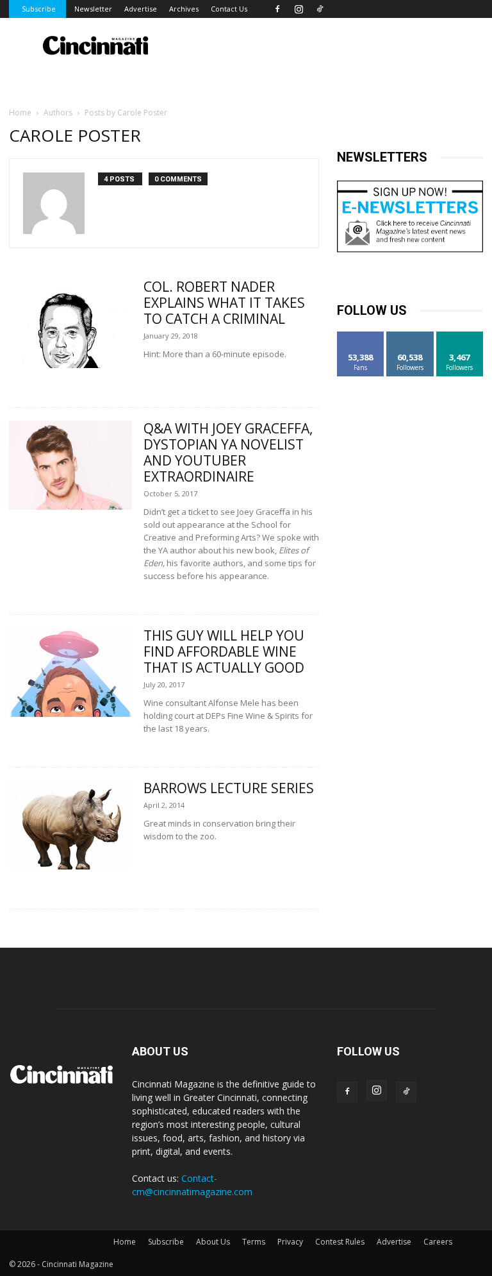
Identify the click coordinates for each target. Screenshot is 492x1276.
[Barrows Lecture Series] (70, 824)
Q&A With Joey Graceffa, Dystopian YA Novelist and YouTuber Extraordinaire (228, 452)
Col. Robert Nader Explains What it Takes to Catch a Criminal (224, 303)
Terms (253, 1241)
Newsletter (93, 8)
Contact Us (229, 8)
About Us (213, 1241)
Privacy (290, 1241)
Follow (410, 336)
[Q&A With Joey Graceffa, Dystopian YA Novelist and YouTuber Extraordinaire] (70, 465)
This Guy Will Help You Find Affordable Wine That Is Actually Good (224, 651)
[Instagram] (298, 9)
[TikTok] (319, 9)
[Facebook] (277, 9)
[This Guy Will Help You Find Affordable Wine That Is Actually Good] (70, 672)
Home (20, 112)
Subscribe (39, 8)
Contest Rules (340, 1241)
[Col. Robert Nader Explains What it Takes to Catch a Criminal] (70, 323)
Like (361, 336)
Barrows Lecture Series (229, 788)
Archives (184, 8)
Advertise (140, 8)
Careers (437, 1241)
